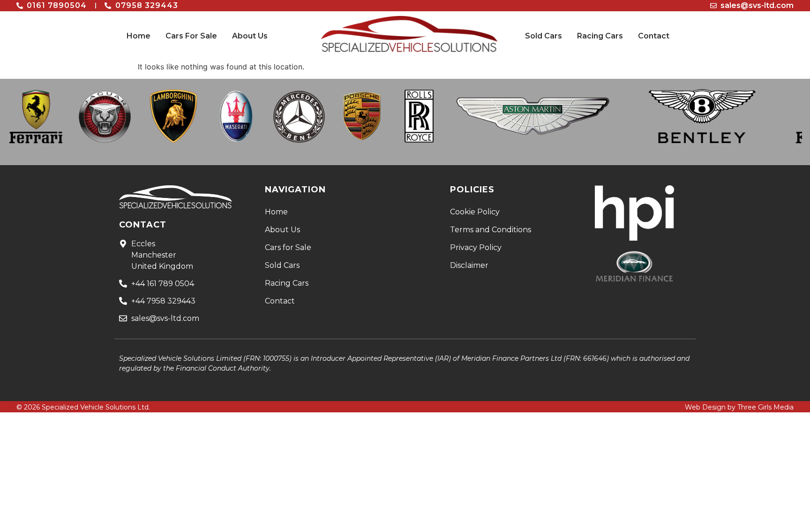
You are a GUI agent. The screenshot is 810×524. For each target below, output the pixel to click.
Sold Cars (543, 35)
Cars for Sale (288, 247)
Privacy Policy (476, 247)
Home (138, 35)
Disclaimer (469, 265)
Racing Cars (600, 35)
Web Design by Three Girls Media (739, 407)
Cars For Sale (191, 35)
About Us (250, 35)
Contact (653, 35)
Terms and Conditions (490, 229)
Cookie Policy (475, 211)
